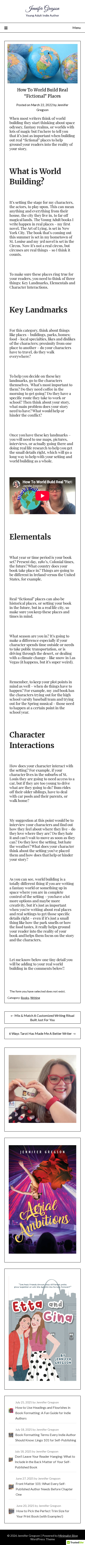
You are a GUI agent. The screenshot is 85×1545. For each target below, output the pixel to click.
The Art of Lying (33, 228)
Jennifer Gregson (42, 8)
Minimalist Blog (68, 1535)
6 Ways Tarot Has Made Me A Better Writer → (42, 1033)
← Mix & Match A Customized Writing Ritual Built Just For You (42, 1017)
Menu (76, 28)
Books (25, 997)
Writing (35, 997)
